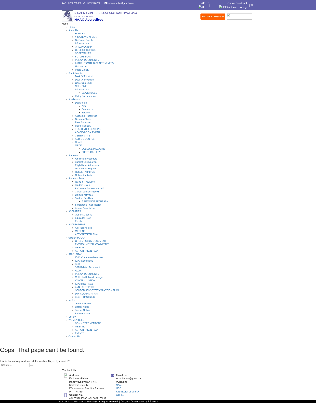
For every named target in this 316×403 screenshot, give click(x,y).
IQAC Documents (84, 260)
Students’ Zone (76, 178)
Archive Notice (82, 313)
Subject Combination (86, 161)
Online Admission (84, 175)
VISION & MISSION (85, 280)
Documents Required (86, 168)
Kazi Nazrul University (127, 391)
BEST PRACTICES (85, 296)
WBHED (120, 394)
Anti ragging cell (83, 227)
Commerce (87, 109)
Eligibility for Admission (87, 165)
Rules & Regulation (85, 181)
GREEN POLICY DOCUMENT (90, 240)
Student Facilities (84, 198)
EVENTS (79, 333)
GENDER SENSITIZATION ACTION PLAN (97, 290)
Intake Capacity (83, 125)
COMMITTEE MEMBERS (88, 323)
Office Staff (80, 86)
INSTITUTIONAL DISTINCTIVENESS (94, 63)
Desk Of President (84, 79)
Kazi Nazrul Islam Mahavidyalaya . (83, 401)
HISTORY (80, 33)
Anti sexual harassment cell (89, 188)
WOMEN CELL (76, 320)
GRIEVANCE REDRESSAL (95, 201)
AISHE (205, 3)
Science (86, 112)
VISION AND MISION (86, 36)
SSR (77, 264)
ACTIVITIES (74, 211)
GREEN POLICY (77, 237)
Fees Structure (83, 122)
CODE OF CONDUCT (86, 50)
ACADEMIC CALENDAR (87, 132)
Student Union (82, 185)
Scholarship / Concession (88, 204)
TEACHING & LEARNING (88, 129)
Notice (71, 300)
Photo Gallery (82, 69)
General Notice (83, 303)
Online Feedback (237, 3)
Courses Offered (83, 119)
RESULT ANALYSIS (85, 171)
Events (78, 221)
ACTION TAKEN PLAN (86, 234)
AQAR (78, 270)
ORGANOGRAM (83, 46)
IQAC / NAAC (75, 254)
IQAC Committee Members (89, 257)
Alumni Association (85, 208)
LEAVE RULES (89, 92)
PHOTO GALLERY (91, 152)
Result (78, 142)
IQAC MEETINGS (84, 283)
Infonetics (153, 401)
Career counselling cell (87, 191)
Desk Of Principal (84, 76)
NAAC (119, 385)
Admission (73, 155)
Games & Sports (83, 214)
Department (81, 102)
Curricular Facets (84, 40)
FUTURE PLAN (83, 56)
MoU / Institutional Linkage (89, 277)
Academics (74, 99)
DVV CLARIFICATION (86, 293)
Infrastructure (82, 43)
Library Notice (82, 306)
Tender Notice (82, 310)
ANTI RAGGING (76, 224)
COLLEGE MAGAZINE (93, 148)
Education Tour (83, 217)
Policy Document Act (85, 96)
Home (71, 26)
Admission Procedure (86, 158)
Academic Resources (86, 115)
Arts (84, 105)
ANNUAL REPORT (84, 287)
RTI (252, 5)
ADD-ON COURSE (84, 138)
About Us (73, 30)
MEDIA (78, 145)
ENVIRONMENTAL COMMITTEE (92, 244)
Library (72, 316)
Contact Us (74, 336)
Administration (75, 73)
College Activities (84, 194)
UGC (118, 388)
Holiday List (81, 66)
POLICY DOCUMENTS (87, 59)
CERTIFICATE (82, 135)
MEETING (80, 231)
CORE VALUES (83, 53)
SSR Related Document (87, 267)
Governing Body (83, 82)
